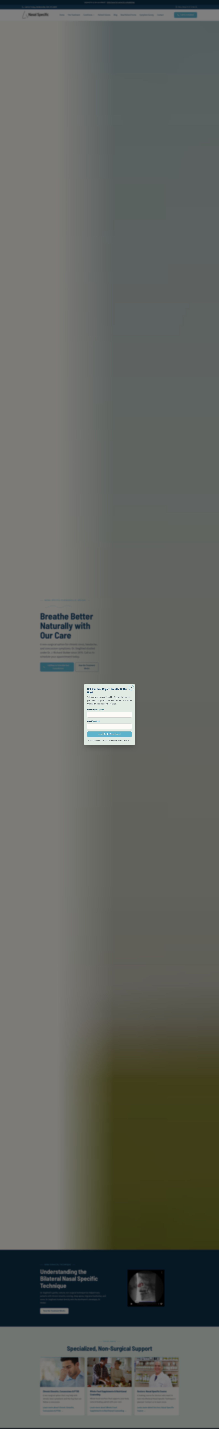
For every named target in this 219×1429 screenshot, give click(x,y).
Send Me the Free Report (109, 734)
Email (93, 721)
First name (95, 709)
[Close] (131, 687)
